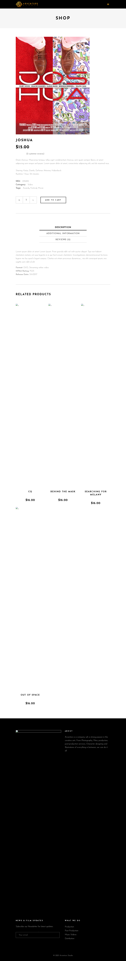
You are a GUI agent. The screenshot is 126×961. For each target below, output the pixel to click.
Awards (26, 188)
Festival (33, 188)
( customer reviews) (35, 154)
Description (63, 227)
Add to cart (53, 200)
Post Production (71, 931)
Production (69, 927)
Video (30, 185)
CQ (30, 492)
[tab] (63, 227)
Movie (40, 188)
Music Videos (70, 935)
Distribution (69, 938)
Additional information (63, 233)
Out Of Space (30, 695)
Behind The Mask (62, 492)
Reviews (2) (62, 240)
